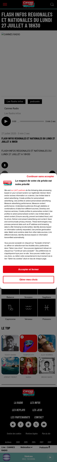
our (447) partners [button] (18, 190)
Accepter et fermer (28, 269)
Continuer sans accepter (40, 176)
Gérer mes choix (28, 279)
